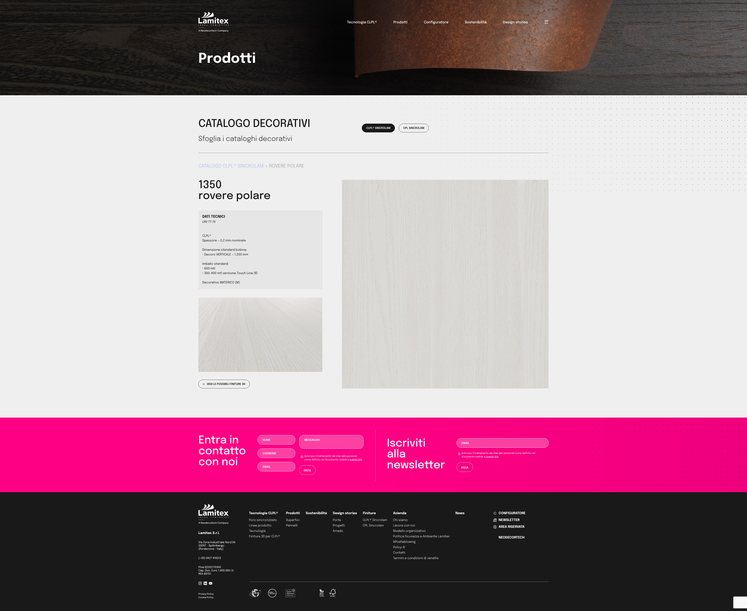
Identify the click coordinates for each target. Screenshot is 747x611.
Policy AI (399, 547)
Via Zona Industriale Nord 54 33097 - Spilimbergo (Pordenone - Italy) (216, 546)
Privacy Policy (206, 594)
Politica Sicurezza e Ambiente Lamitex (421, 536)
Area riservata (511, 527)
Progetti (339, 525)
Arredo (338, 531)
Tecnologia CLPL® (362, 22)
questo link (355, 460)
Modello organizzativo (409, 531)
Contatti (399, 552)
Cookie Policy (205, 597)
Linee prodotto (260, 525)
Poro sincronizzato (263, 520)
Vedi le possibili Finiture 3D (226, 384)
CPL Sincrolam (373, 525)
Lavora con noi (404, 525)
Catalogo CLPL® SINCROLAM (231, 166)
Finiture (369, 513)
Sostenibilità (476, 22)
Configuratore (436, 22)
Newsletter (509, 520)
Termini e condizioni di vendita (415, 558)
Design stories (515, 22)
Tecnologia (257, 531)
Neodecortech (511, 537)
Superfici (292, 520)
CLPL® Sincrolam (375, 520)
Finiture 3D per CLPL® (264, 536)
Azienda (399, 513)
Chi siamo (400, 520)
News (460, 513)
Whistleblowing (404, 542)
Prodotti (400, 22)
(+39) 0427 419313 (209, 558)
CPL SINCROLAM (413, 128)
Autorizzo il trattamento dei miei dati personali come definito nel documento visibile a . (333, 458)
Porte (337, 520)
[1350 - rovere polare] (445, 387)
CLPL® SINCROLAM (378, 128)
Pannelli (292, 525)
